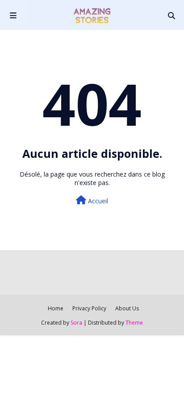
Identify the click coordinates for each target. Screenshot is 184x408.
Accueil (97, 201)
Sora (76, 322)
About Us (127, 308)
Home (55, 308)
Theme (134, 322)
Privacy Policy (89, 308)
